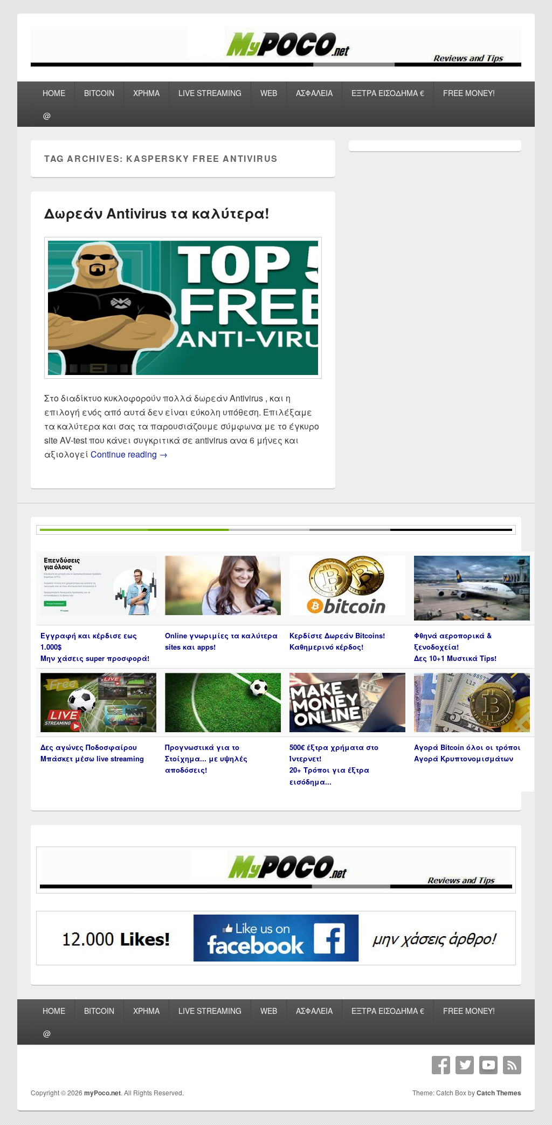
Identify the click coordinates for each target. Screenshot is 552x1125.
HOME (54, 92)
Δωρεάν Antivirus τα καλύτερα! (157, 213)
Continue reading (129, 454)
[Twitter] (465, 1065)
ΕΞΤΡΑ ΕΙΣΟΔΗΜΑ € (387, 92)
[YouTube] (488, 1065)
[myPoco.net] (276, 64)
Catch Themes (499, 1092)
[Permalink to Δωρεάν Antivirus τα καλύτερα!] (183, 384)
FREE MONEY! (469, 92)
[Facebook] (441, 1065)
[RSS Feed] (512, 1065)
